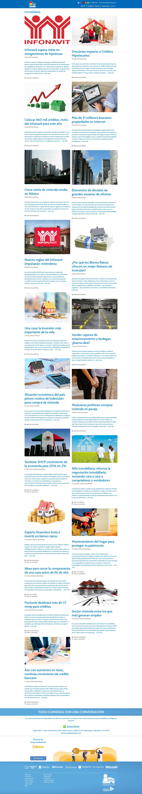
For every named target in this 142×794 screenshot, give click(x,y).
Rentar (97, 6)
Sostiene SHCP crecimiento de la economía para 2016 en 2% (46, 464)
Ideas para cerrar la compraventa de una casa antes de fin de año (47, 570)
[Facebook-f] (81, 3)
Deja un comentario (32, 492)
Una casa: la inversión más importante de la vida (43, 330)
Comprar (90, 6)
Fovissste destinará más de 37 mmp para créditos (45, 604)
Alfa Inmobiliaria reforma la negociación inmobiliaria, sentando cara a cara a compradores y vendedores (91, 474)
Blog (112, 6)
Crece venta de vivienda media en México (46, 192)
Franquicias (105, 6)
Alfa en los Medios (79, 502)
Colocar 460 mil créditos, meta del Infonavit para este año (46, 122)
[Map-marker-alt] (79, 3)
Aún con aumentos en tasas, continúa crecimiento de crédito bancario (47, 674)
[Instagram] (83, 3)
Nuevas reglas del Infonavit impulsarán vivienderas (44, 262)
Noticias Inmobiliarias (33, 78)
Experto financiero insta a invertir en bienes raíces (42, 534)
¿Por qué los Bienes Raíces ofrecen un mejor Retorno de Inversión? (92, 266)
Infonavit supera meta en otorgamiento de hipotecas (43, 52)
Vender (83, 6)
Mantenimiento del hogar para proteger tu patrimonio (93, 543)
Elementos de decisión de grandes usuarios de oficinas (91, 192)
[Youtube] (86, 3)
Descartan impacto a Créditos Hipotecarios (92, 53)
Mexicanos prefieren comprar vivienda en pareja (92, 407)
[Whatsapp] (88, 3)
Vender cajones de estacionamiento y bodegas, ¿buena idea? (91, 339)
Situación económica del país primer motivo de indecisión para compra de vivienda (45, 398)
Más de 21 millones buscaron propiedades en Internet (92, 120)
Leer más (47, 73)
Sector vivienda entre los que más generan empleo (92, 613)
